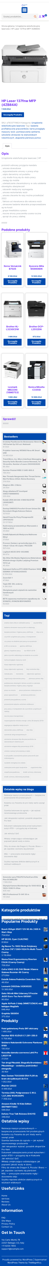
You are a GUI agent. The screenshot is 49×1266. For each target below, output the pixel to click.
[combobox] (24, 918)
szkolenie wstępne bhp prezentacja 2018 (18, 746)
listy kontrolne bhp (32, 669)
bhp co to (39, 632)
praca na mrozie (10, 690)
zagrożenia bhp (36, 767)
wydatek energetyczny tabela (14, 763)
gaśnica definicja (26, 646)
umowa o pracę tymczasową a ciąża (17, 751)
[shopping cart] (43, 16)
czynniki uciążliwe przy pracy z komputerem (20, 637)
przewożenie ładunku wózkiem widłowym (19, 704)
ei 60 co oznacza (10, 646)
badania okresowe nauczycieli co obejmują (19, 627)
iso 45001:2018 (29, 651)
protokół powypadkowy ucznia (15, 700)
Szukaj (35, 16)
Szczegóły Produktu (12, 115)
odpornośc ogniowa (34, 674)
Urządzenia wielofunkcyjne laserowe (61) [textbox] (24, 919)
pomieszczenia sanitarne (28, 131)
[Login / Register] (40, 16)
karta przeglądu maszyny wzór (15, 660)
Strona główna (8, 26)
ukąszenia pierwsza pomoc (28, 138)
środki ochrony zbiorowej (32, 772)
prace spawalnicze (11, 695)
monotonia (19, 674)
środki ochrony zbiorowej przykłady (16, 777)
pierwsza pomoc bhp (36, 678)
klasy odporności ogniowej (13, 669)
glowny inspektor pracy (12, 651)
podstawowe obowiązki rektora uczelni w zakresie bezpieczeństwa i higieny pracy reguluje (22, 684)
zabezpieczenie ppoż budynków (15, 767)
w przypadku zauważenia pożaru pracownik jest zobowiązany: (21, 757)
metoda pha (8, 674)
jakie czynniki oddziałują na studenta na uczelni (21, 655)
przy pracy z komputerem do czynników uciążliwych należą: (22, 710)
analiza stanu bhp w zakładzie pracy (17, 623)
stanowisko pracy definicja (13, 730)
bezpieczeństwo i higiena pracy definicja (18, 632)
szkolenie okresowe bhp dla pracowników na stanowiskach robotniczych (20, 740)
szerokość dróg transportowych (15, 735)
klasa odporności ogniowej (13, 664)
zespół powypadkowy (12, 772)
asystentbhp (37, 623)
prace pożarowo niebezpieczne (30, 690)
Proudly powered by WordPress (17, 1259)
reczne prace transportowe (13, 716)
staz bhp (30, 730)
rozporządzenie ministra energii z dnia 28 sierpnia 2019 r (24, 721)
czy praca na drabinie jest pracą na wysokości (20, 641)
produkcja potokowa (28, 695)
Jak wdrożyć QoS (11, 833)
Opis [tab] (7, 146)
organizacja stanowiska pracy (14, 678)
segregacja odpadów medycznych (16, 725)
